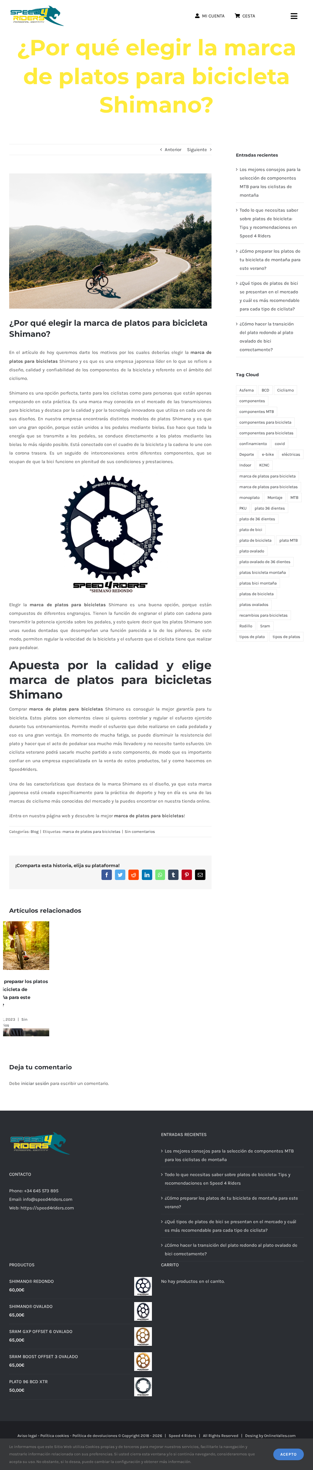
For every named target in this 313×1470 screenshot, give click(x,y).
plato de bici (250, 529)
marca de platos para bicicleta (267, 476)
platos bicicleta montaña (262, 572)
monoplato (249, 497)
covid (280, 443)
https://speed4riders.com (47, 1208)
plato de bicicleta (255, 540)
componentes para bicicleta (265, 422)
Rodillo (245, 626)
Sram (265, 626)
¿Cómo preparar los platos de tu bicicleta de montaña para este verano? (270, 259)
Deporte (246, 454)
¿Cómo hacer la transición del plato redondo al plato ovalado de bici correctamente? (231, 1249)
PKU (243, 508)
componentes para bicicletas (266, 433)
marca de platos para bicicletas (91, 831)
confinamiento (253, 443)
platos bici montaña (258, 583)
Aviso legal (27, 1435)
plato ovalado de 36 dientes (264, 561)
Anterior (173, 149)
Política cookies (54, 1435)
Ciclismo (285, 390)
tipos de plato (252, 636)
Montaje (274, 497)
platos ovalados (253, 604)
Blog (35, 831)
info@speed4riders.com (47, 1199)
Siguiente (197, 149)
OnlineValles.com (280, 1435)
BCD (265, 390)
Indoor (245, 465)
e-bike (268, 454)
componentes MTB (256, 411)
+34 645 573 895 (41, 1190)
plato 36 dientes (270, 508)
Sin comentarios (140, 831)
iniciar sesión (35, 1083)
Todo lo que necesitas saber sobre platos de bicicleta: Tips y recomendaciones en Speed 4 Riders (227, 1179)
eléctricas (291, 454)
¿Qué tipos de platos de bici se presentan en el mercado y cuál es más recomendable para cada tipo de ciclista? (50, 997)
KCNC (264, 465)
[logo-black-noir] (36, 7)
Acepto (288, 1454)
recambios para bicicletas (263, 615)
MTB (294, 497)
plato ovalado (251, 551)
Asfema (246, 390)
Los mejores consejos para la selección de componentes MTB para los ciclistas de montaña (229, 1155)
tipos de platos (286, 636)
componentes (252, 401)
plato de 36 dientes (257, 519)
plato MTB (288, 540)
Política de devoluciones (94, 1435)
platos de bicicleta (256, 594)
